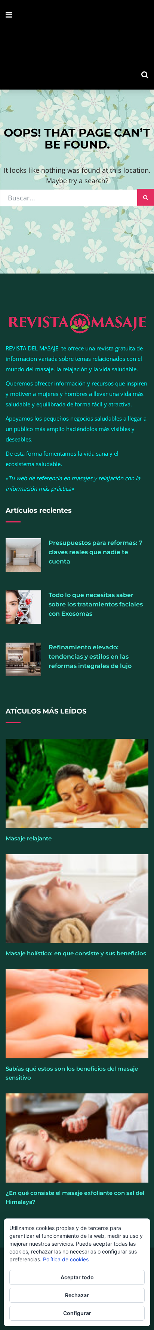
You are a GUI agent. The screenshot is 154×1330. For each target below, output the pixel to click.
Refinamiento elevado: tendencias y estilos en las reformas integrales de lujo (90, 656)
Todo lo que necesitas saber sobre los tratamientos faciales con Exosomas (96, 604)
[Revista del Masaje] (77, 44)
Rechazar (77, 1295)
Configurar (77, 1313)
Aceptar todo (77, 1277)
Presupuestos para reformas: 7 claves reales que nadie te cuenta (95, 552)
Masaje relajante (29, 838)
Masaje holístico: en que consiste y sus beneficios (76, 953)
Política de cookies (66, 1259)
